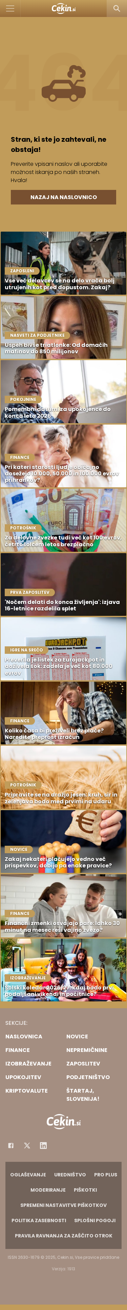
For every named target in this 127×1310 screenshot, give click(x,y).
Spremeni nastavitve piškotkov (63, 1205)
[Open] (10, 8)
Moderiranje (48, 1190)
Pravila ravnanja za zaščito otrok (63, 1235)
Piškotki (85, 1190)
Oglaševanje (28, 1174)
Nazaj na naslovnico (63, 197)
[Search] (117, 8)
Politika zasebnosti (39, 1220)
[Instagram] (43, 1145)
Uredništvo (70, 1174)
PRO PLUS (105, 1174)
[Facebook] (10, 1145)
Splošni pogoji (94, 1220)
